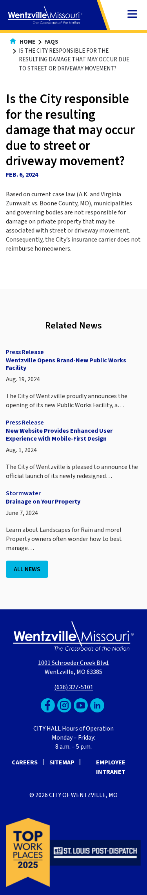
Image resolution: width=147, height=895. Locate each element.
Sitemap (61, 762)
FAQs (51, 42)
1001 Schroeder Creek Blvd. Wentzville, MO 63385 (73, 667)
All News (27, 569)
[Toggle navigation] (132, 15)
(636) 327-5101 (73, 687)
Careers (25, 762)
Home (26, 42)
